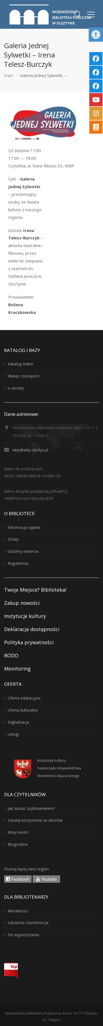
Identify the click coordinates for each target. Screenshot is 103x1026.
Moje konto (18, 832)
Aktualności (18, 910)
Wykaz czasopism (23, 376)
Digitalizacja (18, 722)
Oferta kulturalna (23, 710)
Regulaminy (18, 563)
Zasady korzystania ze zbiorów (35, 820)
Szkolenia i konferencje (28, 922)
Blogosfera (17, 844)
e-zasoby (16, 388)
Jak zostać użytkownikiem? (31, 808)
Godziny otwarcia (23, 551)
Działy (13, 539)
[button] (96, 34)
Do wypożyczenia (23, 934)
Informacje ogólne (24, 527)
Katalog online (20, 363)
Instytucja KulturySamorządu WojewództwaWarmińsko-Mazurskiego (59, 768)
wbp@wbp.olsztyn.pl (30, 449)
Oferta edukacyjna (24, 698)
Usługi (13, 734)
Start (8, 75)
